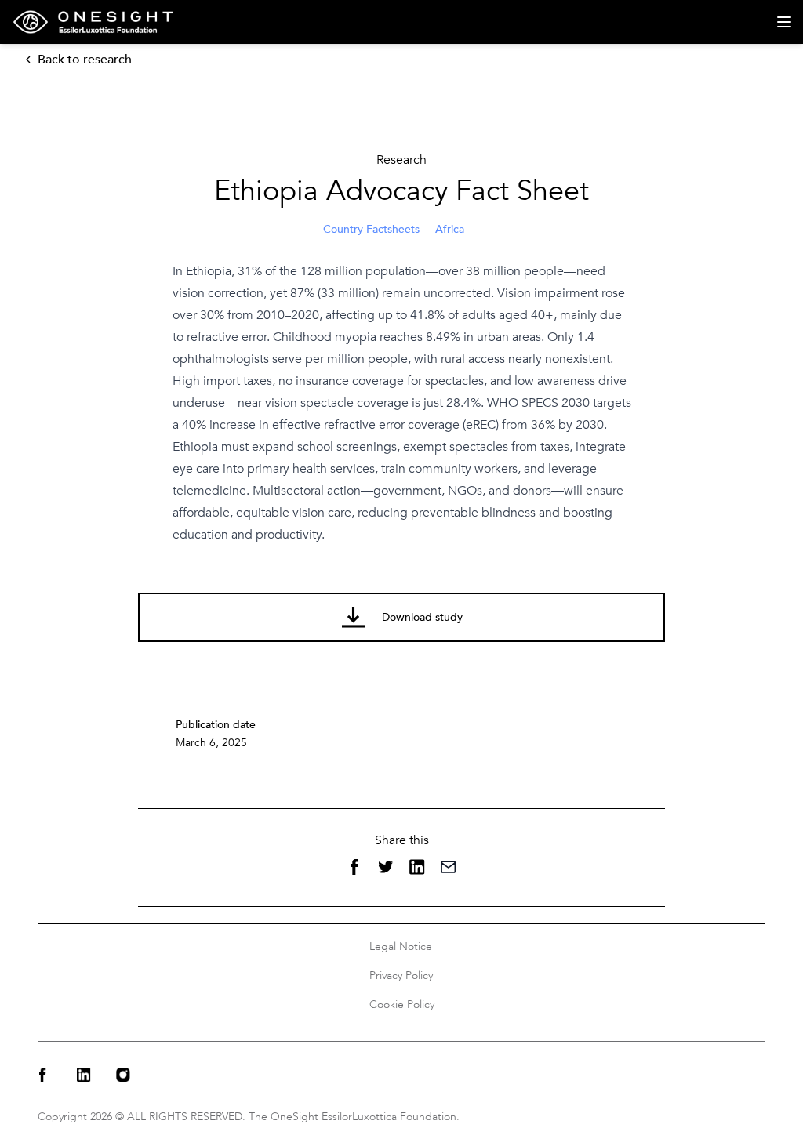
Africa (449, 229)
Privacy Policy (401, 975)
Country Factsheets (371, 229)
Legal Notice (400, 946)
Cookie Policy (401, 1004)
